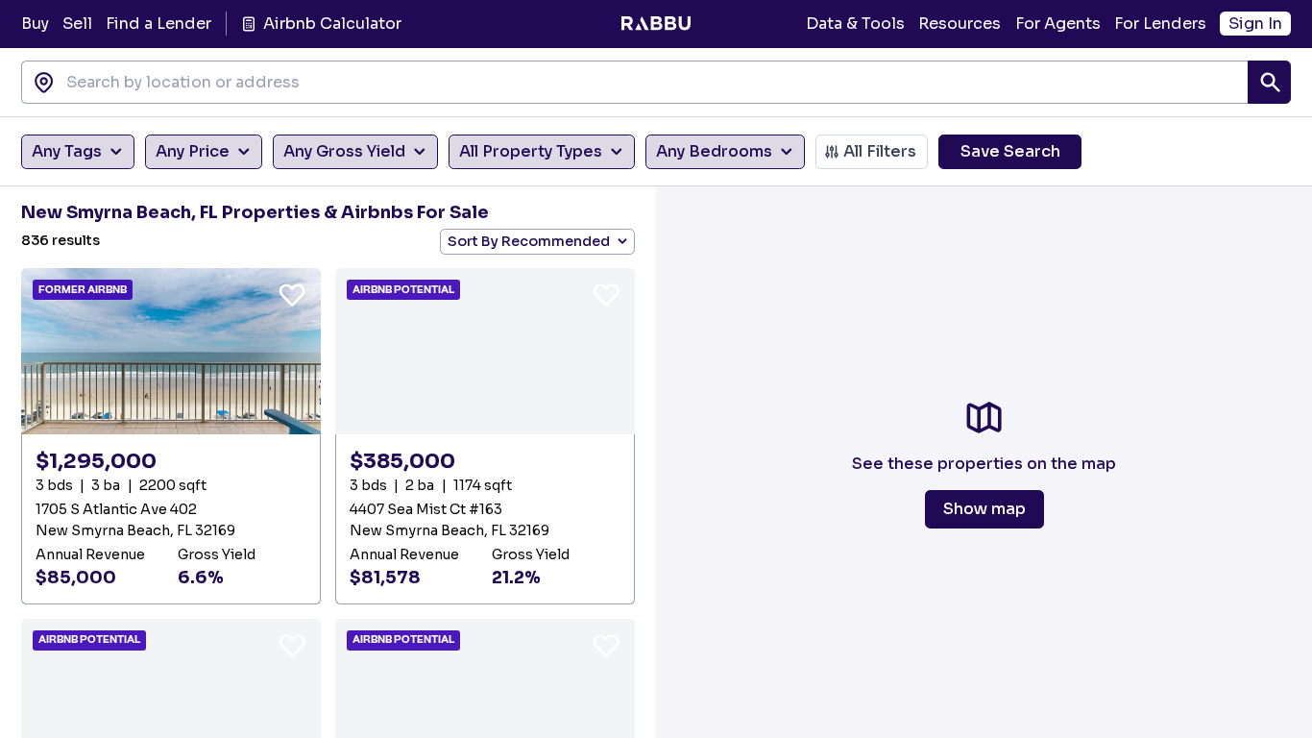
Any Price (193, 151)
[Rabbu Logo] (655, 24)
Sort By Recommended (529, 241)
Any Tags (67, 151)
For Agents (1058, 23)
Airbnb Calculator (332, 23)
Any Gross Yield (344, 151)
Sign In (1255, 23)
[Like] (292, 294)
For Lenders (1160, 23)
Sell (77, 23)
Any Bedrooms (714, 151)
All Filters (879, 151)
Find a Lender (158, 23)
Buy (35, 23)
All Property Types (530, 151)
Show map (984, 509)
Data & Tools (855, 23)
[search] (1269, 82)
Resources (959, 23)
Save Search (1010, 151)
